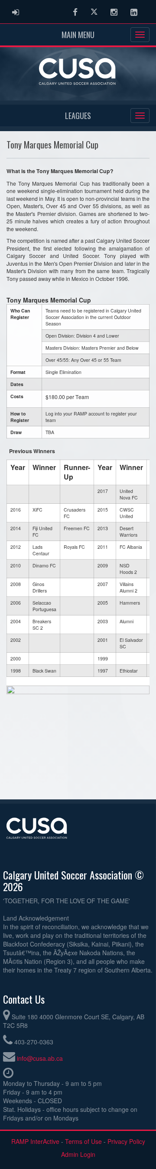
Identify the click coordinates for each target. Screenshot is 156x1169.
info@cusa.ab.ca (40, 1058)
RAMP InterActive (35, 1141)
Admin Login (78, 1154)
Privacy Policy (126, 1141)
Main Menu (78, 34)
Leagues (78, 115)
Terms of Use (83, 1141)
